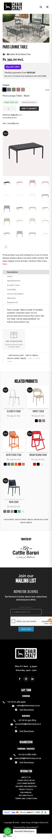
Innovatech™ (32, 827)
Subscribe (26, 629)
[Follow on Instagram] (26, 678)
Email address (26, 607)
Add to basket (29, 108)
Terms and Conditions (26, 799)
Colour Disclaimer (15, 294)
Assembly (11, 289)
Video (10, 276)
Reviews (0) (12, 302)
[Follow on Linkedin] (32, 678)
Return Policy (26, 796)
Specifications (13, 281)
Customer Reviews (26, 783)
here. (5, 264)
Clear (47, 90)
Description (12, 272)
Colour (6, 85)
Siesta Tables (32, 355)
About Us (26, 777)
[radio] (4, 89)
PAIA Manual (26, 792)
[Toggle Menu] (47, 7)
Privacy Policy (26, 789)
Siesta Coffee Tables (16, 358)
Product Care (13, 285)
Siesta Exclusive (16, 355)
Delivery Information (26, 786)
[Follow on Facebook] (19, 678)
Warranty (11, 298)
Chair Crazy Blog (26, 780)
